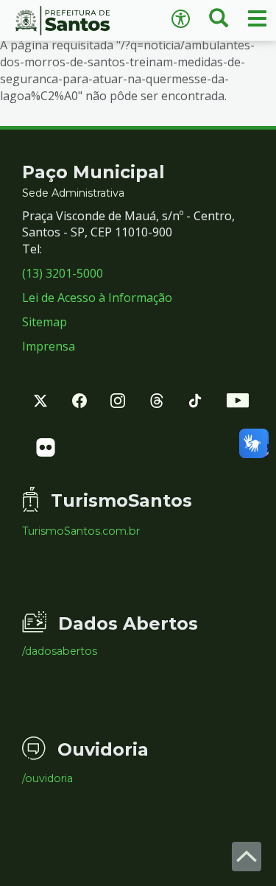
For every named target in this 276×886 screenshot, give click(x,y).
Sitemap (44, 322)
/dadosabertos (59, 651)
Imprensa (48, 346)
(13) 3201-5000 (62, 273)
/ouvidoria (47, 778)
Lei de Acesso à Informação (97, 297)
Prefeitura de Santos (69, 20)
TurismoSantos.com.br (81, 531)
